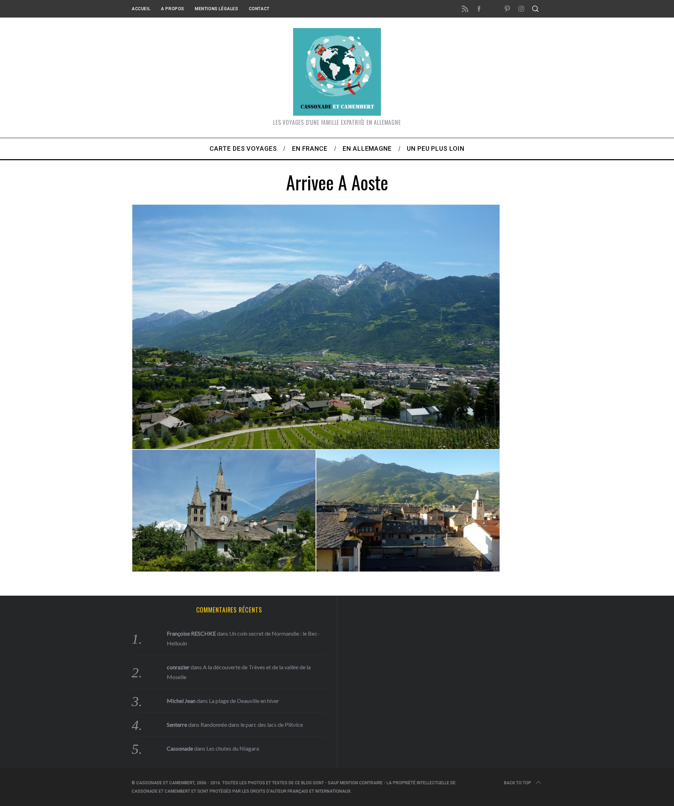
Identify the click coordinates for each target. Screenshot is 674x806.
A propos (172, 8)
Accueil (141, 8)
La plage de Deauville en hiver (244, 700)
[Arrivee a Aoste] (316, 570)
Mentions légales (216, 8)
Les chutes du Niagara (232, 748)
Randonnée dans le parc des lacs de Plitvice (251, 724)
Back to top (517, 782)
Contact (259, 8)
